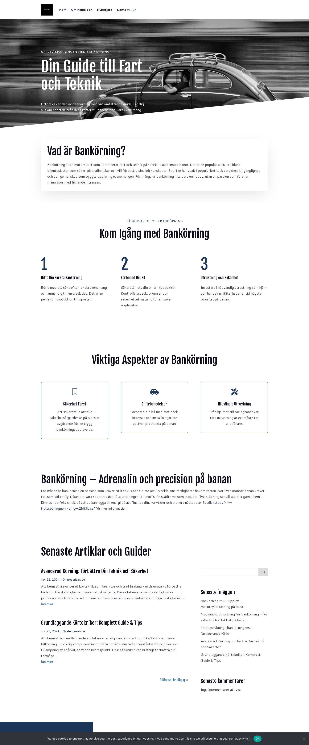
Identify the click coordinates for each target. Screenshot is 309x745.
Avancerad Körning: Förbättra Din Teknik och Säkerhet (94, 571)
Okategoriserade (73, 579)
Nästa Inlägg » (173, 679)
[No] (304, 739)
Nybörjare (104, 10)
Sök (263, 572)
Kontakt (123, 10)
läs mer (47, 603)
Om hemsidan (81, 10)
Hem (62, 10)
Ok (257, 738)
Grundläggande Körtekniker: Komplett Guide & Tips (91, 623)
